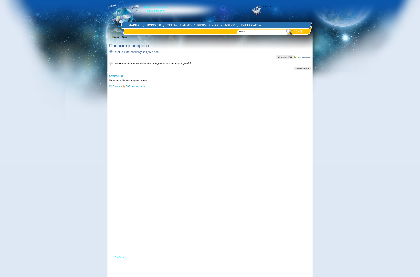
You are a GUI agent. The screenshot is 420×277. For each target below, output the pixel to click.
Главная (115, 36)
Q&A (124, 36)
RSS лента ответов (135, 86)
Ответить (117, 86)
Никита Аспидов (303, 57)
